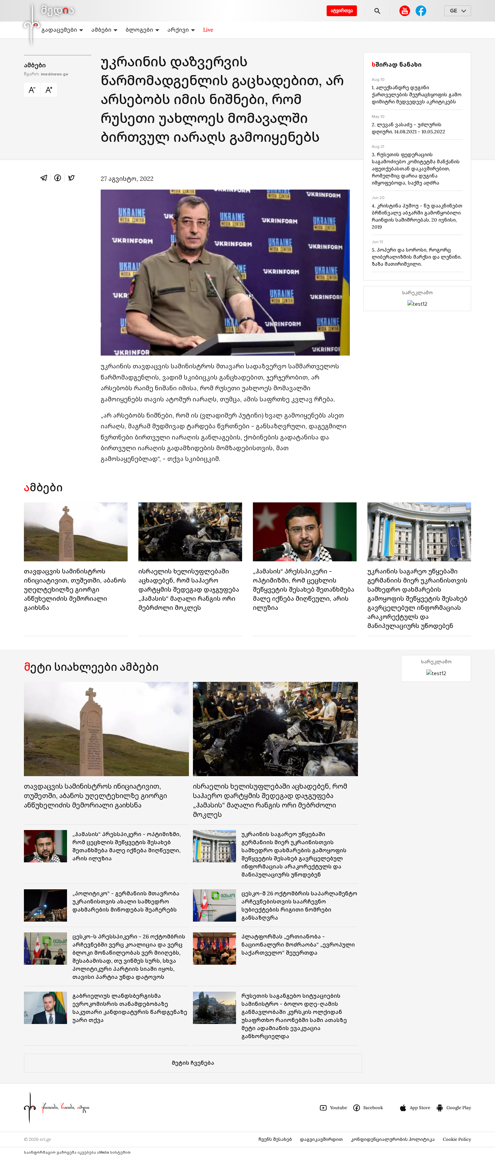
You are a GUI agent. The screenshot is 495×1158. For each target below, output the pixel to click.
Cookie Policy (457, 1139)
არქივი (178, 29)
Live (208, 29)
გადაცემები (59, 29)
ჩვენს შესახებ (275, 1139)
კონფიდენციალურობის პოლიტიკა (393, 1139)
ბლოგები (139, 29)
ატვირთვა (342, 10)
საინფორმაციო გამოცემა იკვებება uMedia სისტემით (77, 1152)
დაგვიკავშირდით (321, 1139)
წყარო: (46, 74)
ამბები (101, 29)
